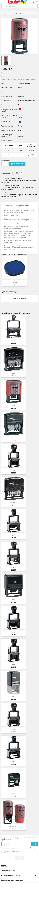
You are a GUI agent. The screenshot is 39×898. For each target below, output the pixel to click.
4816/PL (13, 503)
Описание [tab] (9, 206)
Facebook (17, 858)
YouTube (22, 858)
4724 (13, 697)
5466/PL (13, 567)
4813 (13, 794)
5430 (13, 470)
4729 (13, 406)
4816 (13, 373)
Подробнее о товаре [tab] (23, 206)
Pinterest (22, 173)
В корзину (17, 164)
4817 (13, 438)
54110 (14, 341)
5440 (13, 729)
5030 (13, 664)
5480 (13, 535)
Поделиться (12, 173)
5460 (13, 632)
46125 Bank (13, 826)
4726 (13, 600)
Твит (17, 173)
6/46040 (14, 282)
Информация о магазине (12, 880)
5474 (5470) (13, 761)
